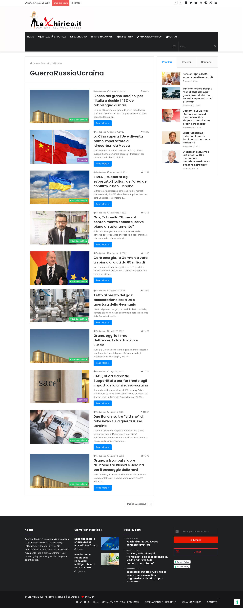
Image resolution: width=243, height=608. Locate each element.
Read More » (102, 123)
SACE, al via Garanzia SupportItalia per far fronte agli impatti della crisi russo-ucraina (121, 381)
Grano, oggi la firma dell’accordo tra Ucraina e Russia (116, 340)
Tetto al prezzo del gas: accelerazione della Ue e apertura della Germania (115, 300)
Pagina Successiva (136, 504)
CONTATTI (173, 36)
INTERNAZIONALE (103, 36)
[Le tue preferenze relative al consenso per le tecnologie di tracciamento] (237, 602)
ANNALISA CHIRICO (149, 36)
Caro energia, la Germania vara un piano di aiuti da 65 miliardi (121, 260)
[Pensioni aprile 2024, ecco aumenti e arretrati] (171, 78)
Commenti (207, 62)
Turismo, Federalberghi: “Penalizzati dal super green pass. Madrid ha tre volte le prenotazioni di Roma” (197, 95)
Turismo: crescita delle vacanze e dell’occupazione (97, 2)
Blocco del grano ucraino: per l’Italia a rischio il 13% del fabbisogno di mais (118, 100)
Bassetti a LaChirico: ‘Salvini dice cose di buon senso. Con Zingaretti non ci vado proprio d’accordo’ (196, 117)
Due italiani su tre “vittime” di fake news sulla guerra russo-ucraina (119, 421)
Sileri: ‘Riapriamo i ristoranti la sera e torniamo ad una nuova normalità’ (197, 137)
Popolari (167, 62)
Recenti (186, 62)
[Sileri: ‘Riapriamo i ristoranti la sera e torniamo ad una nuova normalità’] (171, 137)
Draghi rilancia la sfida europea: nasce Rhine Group (85, 542)
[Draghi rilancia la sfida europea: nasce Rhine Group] (110, 543)
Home (30, 36)
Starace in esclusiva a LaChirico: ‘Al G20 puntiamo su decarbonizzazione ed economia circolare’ (196, 158)
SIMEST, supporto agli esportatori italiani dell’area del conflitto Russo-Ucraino (120, 181)
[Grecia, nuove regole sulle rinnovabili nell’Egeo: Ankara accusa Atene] (110, 559)
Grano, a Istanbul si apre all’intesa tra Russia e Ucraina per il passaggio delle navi (119, 465)
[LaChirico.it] (55, 21)
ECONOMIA (79, 36)
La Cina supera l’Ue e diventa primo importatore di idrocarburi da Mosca (118, 141)
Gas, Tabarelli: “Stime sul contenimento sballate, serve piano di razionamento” (119, 222)
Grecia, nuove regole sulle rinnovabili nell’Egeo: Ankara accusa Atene (84, 561)
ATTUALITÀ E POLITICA (53, 36)
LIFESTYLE (126, 36)
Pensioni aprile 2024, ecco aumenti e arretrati (198, 75)
